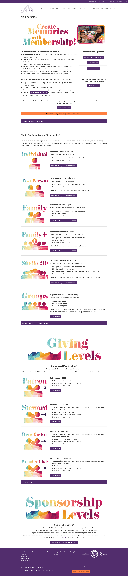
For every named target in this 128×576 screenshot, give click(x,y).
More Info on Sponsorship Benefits (64, 543)
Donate (102, 2)
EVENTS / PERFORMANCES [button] (74, 8)
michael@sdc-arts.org (61, 537)
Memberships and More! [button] (103, 8)
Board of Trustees (25, 558)
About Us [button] (24, 552)
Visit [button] (41, 8)
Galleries (47, 552)
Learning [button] (53, 8)
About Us (23, 554)
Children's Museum (37, 552)
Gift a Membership (69, 165)
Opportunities (92, 2)
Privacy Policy (74, 552)
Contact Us (110, 2)
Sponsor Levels (93, 68)
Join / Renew (55, 165)
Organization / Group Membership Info (35, 323)
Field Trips (55, 554)
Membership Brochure (39, 93)
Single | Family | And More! (93, 58)
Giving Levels (93, 63)
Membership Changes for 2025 (33, 121)
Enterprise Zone (27, 482)
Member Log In (121, 2)
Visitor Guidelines (25, 560)
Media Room (63, 552)
